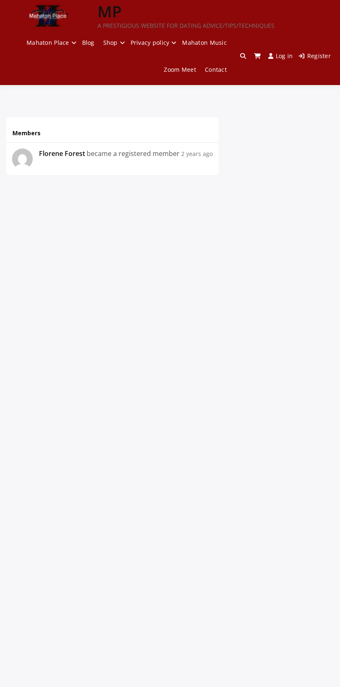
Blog (88, 42)
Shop (110, 42)
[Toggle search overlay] (243, 56)
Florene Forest (62, 153)
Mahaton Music (204, 42)
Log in (284, 56)
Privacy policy (150, 42)
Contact (216, 69)
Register (319, 56)
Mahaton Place (48, 42)
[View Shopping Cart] (257, 56)
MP (109, 11)
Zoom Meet (180, 69)
